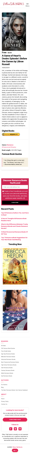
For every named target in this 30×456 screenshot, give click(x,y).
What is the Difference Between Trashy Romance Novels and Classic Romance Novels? (14, 226)
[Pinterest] (15, 428)
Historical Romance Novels (8, 359)
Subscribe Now (15, 419)
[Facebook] (10, 428)
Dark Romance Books (7, 367)
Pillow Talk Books (17, 447)
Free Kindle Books (6, 351)
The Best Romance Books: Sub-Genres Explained (14, 390)
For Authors (4, 384)
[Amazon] (11, 135)
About (2, 398)
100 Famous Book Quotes (8, 348)
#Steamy (13, 147)
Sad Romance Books (6, 376)
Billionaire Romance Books (8, 356)
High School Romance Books (8, 365)
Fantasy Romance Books (7, 370)
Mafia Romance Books (7, 373)
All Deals (3, 345)
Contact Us (4, 404)
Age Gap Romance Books (8, 354)
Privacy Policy (4, 401)
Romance (10, 145)
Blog (2, 387)
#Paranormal (6, 147)
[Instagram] (20, 428)
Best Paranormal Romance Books (10, 362)
